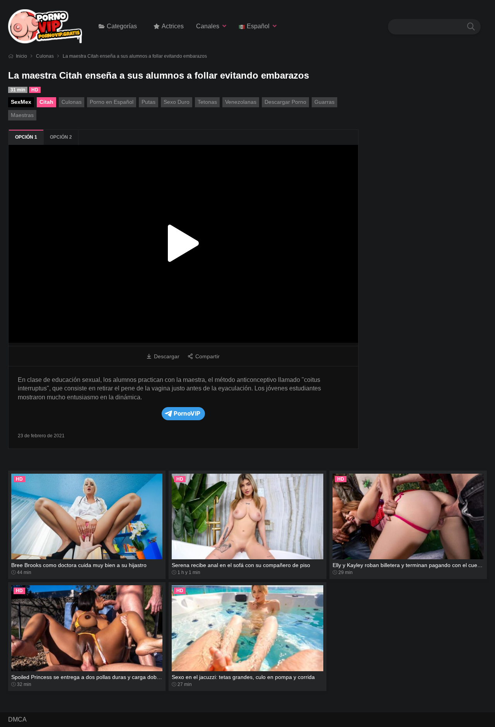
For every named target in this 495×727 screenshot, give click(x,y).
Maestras (22, 115)
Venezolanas (240, 102)
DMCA (17, 719)
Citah (46, 102)
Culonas (45, 56)
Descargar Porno (285, 102)
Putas (148, 102)
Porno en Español (111, 102)
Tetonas (207, 102)
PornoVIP (187, 413)
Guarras (324, 102)
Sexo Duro (176, 102)
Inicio (21, 56)
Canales (207, 26)
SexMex (21, 102)
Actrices (173, 26)
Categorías (122, 26)
